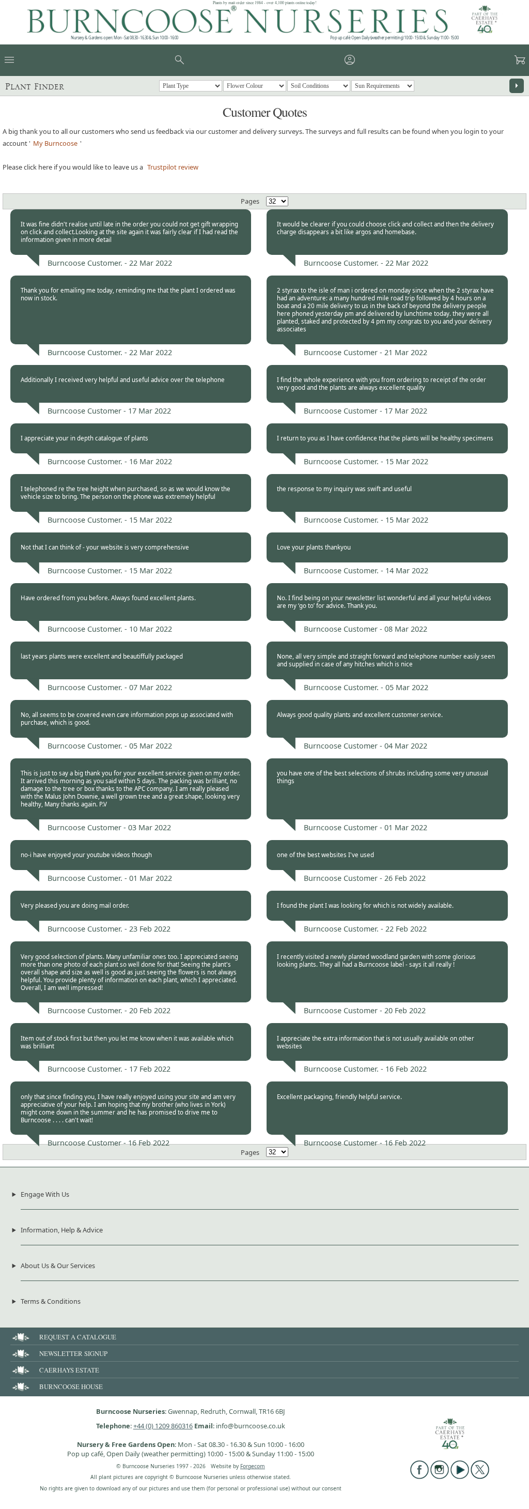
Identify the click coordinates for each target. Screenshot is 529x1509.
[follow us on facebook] (419, 1476)
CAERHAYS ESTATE (69, 1370)
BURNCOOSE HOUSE (71, 1386)
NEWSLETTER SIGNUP (73, 1353)
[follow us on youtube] (459, 1476)
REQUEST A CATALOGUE (77, 1337)
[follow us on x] (480, 1476)
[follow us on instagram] (439, 1476)
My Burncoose (55, 143)
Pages (250, 201)
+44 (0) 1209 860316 (163, 1425)
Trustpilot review (172, 167)
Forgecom (252, 1466)
